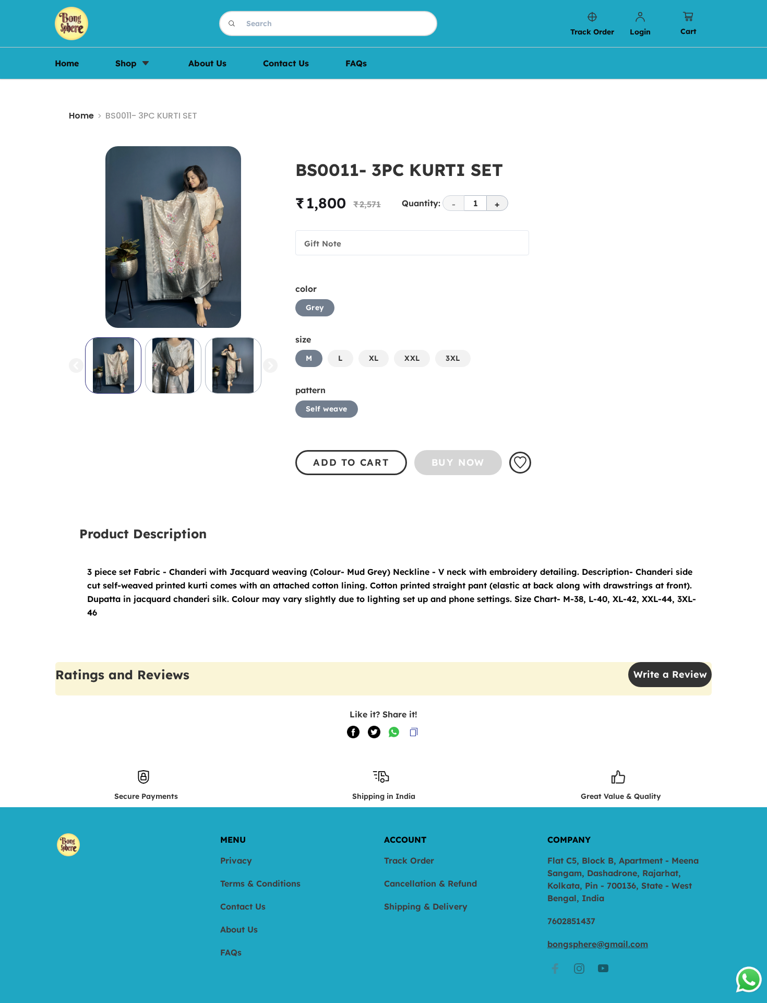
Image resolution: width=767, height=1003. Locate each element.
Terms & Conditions (260, 883)
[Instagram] (579, 968)
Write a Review (670, 674)
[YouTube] (603, 968)
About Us (239, 929)
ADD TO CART (351, 462)
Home (81, 116)
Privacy (236, 860)
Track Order (409, 860)
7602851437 (571, 921)
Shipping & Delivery (426, 906)
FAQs (231, 952)
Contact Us (243, 906)
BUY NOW (458, 462)
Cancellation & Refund (430, 883)
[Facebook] (555, 968)
